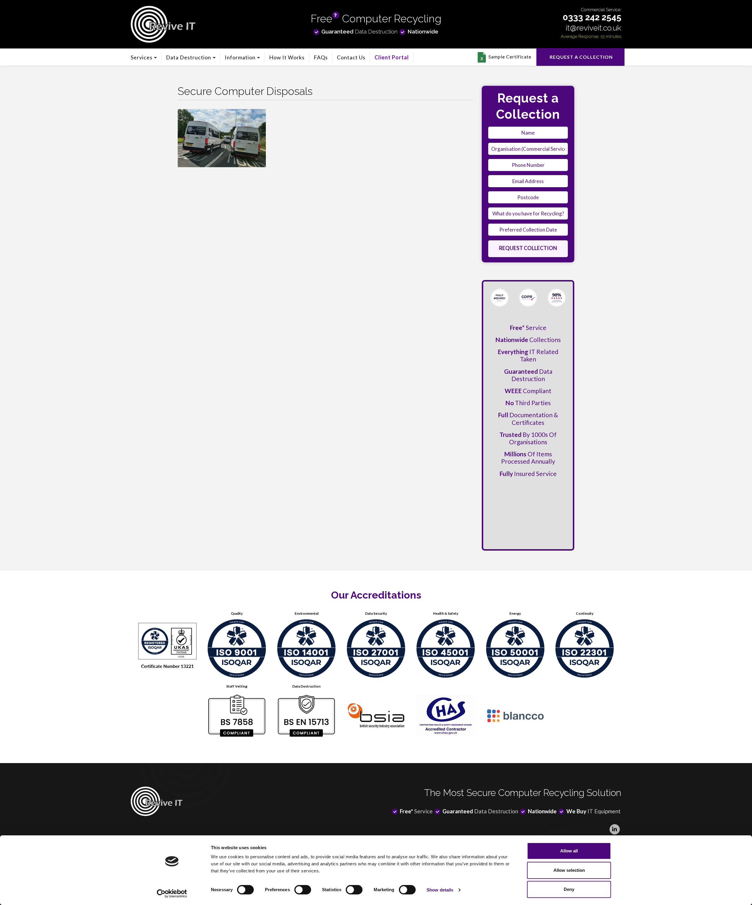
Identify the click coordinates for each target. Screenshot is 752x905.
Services (141, 57)
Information (240, 57)
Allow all (569, 850)
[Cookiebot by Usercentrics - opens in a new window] (172, 893)
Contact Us (351, 57)
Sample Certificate (510, 56)
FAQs (321, 57)
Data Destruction (188, 57)
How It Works (287, 57)
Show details (440, 889)
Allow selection (569, 870)
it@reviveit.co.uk (593, 27)
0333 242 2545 (592, 17)
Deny (569, 889)
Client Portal (392, 57)
